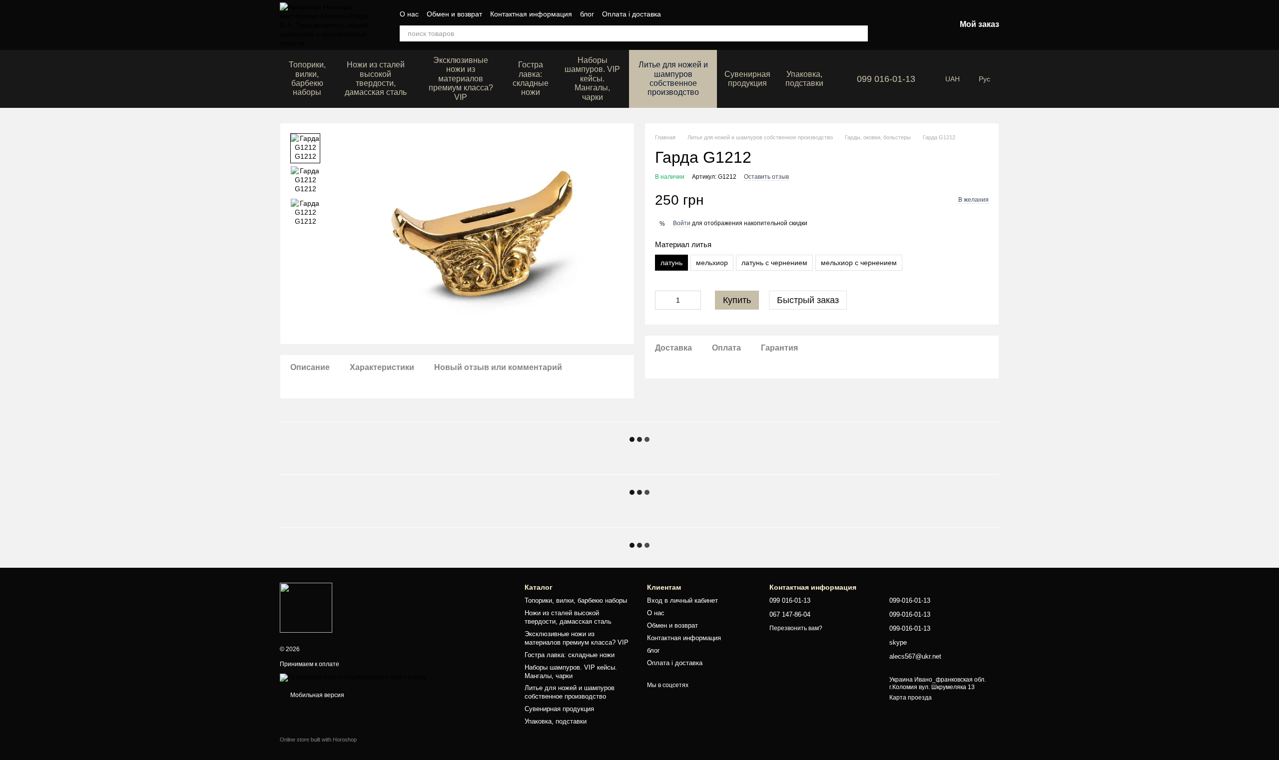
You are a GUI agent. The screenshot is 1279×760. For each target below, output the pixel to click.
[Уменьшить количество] (662, 300)
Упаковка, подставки (804, 78)
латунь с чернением (774, 263)
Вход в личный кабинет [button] (682, 600)
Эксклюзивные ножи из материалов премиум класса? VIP (461, 78)
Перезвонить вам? (795, 628)
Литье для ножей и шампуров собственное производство (673, 78)
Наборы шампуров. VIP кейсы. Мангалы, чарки (592, 78)
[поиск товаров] (860, 33)
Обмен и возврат (454, 14)
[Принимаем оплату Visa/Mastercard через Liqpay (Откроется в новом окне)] (353, 677)
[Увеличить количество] (693, 300)
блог (587, 14)
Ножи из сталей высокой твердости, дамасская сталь (376, 78)
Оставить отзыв (766, 176)
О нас (409, 14)
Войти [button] (681, 223)
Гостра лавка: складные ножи (531, 78)
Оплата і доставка (631, 14)
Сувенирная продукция (747, 78)
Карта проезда (910, 697)
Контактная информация (531, 14)
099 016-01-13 (886, 78)
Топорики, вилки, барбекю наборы (307, 78)
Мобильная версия (316, 695)
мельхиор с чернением (859, 263)
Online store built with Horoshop (318, 740)
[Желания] (896, 25)
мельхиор (712, 263)
